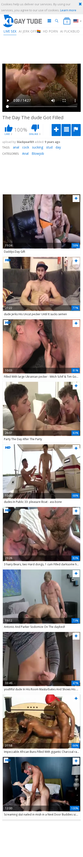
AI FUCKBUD (70, 31)
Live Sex (9, 31)
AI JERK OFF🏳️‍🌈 (30, 31)
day (58, 147)
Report (76, 130)
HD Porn (50, 31)
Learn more (68, 10)
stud (49, 147)
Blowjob (38, 153)
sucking (37, 147)
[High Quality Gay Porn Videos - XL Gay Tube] (22, 20)
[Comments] (66, 130)
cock (25, 147)
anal (16, 147)
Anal (25, 153)
